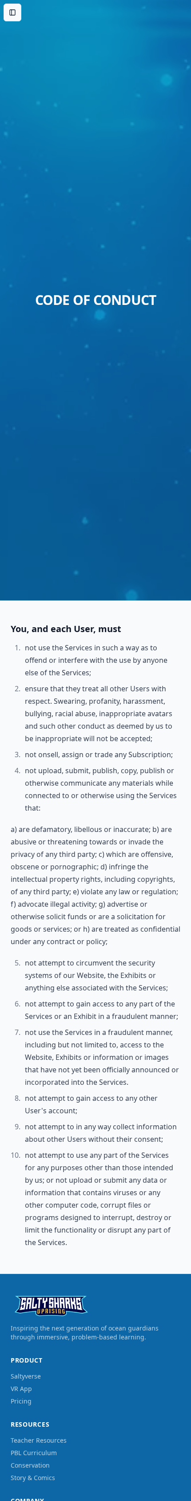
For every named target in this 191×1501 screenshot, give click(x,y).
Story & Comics (33, 1477)
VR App (21, 1388)
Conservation (30, 1465)
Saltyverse (26, 1376)
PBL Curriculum (34, 1452)
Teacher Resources (39, 1440)
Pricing (21, 1401)
